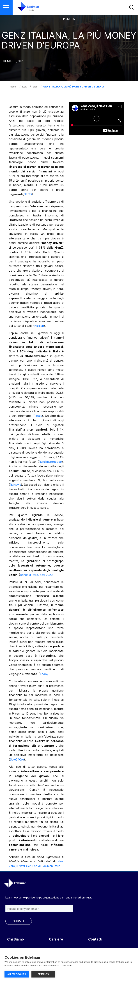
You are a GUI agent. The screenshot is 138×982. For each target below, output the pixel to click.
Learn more (66, 965)
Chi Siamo (15, 939)
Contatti (95, 939)
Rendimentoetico (50, 461)
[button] (6, 7)
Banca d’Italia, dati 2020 (36, 575)
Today (44, 674)
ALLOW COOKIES (16, 974)
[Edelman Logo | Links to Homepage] (22, 8)
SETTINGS (43, 974)
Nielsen (39, 325)
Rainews (15, 484)
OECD (28, 194)
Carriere (56, 939)
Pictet (38, 415)
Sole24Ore (17, 759)
